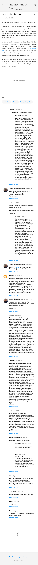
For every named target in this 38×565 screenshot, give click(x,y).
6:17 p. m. (14, 476)
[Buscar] (35, 5)
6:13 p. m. (24, 437)
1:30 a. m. (23, 216)
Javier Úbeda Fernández (17, 188)
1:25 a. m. (19, 203)
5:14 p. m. (18, 315)
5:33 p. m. (25, 115)
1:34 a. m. (22, 454)
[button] (35, 14)
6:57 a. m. (16, 501)
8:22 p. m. (28, 443)
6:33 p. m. (19, 360)
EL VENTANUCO (19, 4)
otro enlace (26, 53)
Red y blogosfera (26, 102)
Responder (13, 184)
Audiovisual (6, 102)
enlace (17, 267)
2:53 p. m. (19, 275)
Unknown (12, 275)
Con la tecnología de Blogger (19, 557)
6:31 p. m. (20, 491)
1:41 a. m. (29, 264)
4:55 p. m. (29, 188)
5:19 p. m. (19, 411)
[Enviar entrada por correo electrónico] (3, 98)
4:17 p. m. (19, 109)
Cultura (15, 102)
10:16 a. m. (29, 299)
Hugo (11, 501)
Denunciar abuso (19, 560)
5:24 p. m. (15, 511)
